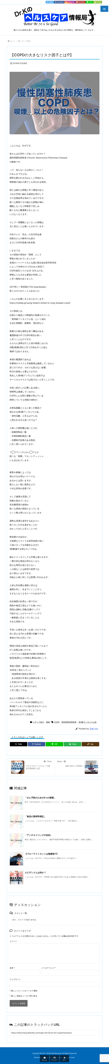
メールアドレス (48, 968)
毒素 (48, 722)
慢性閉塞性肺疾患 (69, 722)
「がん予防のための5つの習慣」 (40, 797)
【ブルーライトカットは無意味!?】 (41, 853)
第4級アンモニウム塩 (88, 722)
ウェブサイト (15, 979)
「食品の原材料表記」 (35, 816)
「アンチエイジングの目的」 (38, 835)
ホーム (12, 41)
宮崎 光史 (94, 728)
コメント (13, 941)
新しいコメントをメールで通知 (24, 991)
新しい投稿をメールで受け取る (24, 996)
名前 (12, 968)
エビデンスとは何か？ (35, 872)
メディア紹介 (25, 41)
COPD (56, 722)
